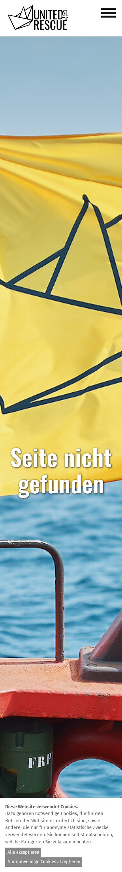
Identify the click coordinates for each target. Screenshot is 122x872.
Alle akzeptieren (23, 852)
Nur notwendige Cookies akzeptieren (43, 862)
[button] (109, 16)
